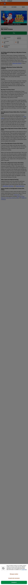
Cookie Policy (24, 569)
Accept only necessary (14, 578)
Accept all (14, 582)
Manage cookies (14, 574)
